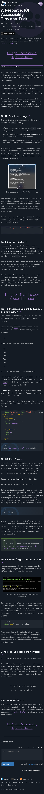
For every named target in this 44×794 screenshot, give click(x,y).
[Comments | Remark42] (22, 759)
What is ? (11, 67)
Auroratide (12, 2)
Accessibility (33, 782)
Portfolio (8, 782)
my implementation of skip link (18, 448)
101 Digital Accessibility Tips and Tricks (22, 55)
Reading (21, 782)
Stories (14, 782)
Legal (40, 782)
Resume (4, 785)
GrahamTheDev (7, 43)
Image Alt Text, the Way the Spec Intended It (22, 297)
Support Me (12, 785)
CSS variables (21, 546)
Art (27, 782)
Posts (2, 782)
